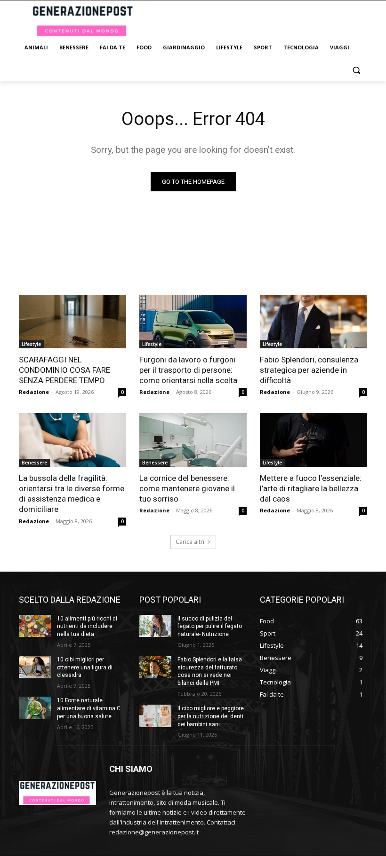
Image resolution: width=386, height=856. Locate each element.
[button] (356, 70)
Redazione (34, 391)
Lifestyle (31, 344)
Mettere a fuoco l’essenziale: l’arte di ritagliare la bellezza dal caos (311, 488)
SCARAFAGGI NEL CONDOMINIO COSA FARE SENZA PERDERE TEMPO (64, 370)
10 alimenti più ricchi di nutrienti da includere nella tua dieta (87, 626)
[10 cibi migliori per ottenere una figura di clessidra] (35, 667)
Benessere (34, 462)
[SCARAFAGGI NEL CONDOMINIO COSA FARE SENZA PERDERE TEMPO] (72, 321)
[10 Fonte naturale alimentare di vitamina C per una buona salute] (35, 708)
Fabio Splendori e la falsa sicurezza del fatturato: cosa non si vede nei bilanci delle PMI (209, 671)
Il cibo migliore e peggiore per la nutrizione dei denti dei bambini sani (210, 716)
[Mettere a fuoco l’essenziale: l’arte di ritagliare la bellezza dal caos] (313, 440)
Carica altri (190, 542)
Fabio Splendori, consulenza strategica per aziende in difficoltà (309, 370)
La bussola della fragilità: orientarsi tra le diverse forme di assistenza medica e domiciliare (71, 493)
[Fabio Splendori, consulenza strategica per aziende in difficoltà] (313, 321)
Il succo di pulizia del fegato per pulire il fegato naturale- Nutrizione (209, 626)
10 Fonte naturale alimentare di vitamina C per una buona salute (89, 708)
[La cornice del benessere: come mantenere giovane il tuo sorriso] (193, 440)
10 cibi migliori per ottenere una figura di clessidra (85, 667)
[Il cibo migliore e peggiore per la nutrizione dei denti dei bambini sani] (155, 716)
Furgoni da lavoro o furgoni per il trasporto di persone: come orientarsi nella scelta (188, 370)
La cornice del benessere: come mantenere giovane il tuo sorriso (187, 488)
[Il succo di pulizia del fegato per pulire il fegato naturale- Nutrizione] (155, 626)
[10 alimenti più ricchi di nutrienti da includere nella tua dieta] (35, 626)
